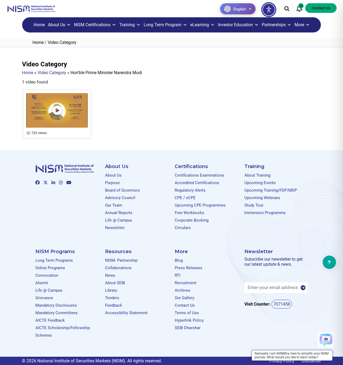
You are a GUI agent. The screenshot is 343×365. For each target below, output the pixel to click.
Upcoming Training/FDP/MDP (270, 190)
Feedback (113, 305)
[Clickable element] (31, 8)
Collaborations (118, 267)
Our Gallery (184, 297)
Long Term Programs (54, 260)
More (299, 24)
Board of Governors (122, 190)
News (110, 275)
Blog (179, 260)
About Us (56, 24)
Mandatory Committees (56, 312)
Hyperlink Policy (189, 320)
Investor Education (235, 24)
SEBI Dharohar (187, 327)
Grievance (44, 297)
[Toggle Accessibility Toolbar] (269, 10)
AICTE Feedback (50, 320)
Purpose (112, 182)
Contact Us (321, 8)
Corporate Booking (191, 220)
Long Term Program (162, 24)
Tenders (112, 297)
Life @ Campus (118, 220)
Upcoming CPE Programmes (200, 205)
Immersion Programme (265, 212)
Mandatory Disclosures (56, 305)
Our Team (113, 205)
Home (39, 24)
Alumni (41, 282)
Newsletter (115, 227)
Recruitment (185, 282)
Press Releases (188, 267)
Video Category (52, 72)
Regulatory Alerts (190, 190)
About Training (257, 175)
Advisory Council (120, 197)
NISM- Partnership (121, 260)
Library (111, 290)
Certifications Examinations (199, 175)
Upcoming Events (260, 182)
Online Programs (50, 267)
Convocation (46, 275)
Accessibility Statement (126, 312)
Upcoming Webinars (262, 197)
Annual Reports (118, 212)
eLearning (199, 24)
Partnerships (274, 24)
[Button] (303, 288)
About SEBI (115, 282)
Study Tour (253, 205)
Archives (182, 290)
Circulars (183, 227)
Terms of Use (187, 312)
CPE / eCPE (185, 197)
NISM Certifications (92, 24)
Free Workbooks (189, 212)
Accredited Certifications (197, 182)
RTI (177, 275)
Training (127, 24)
